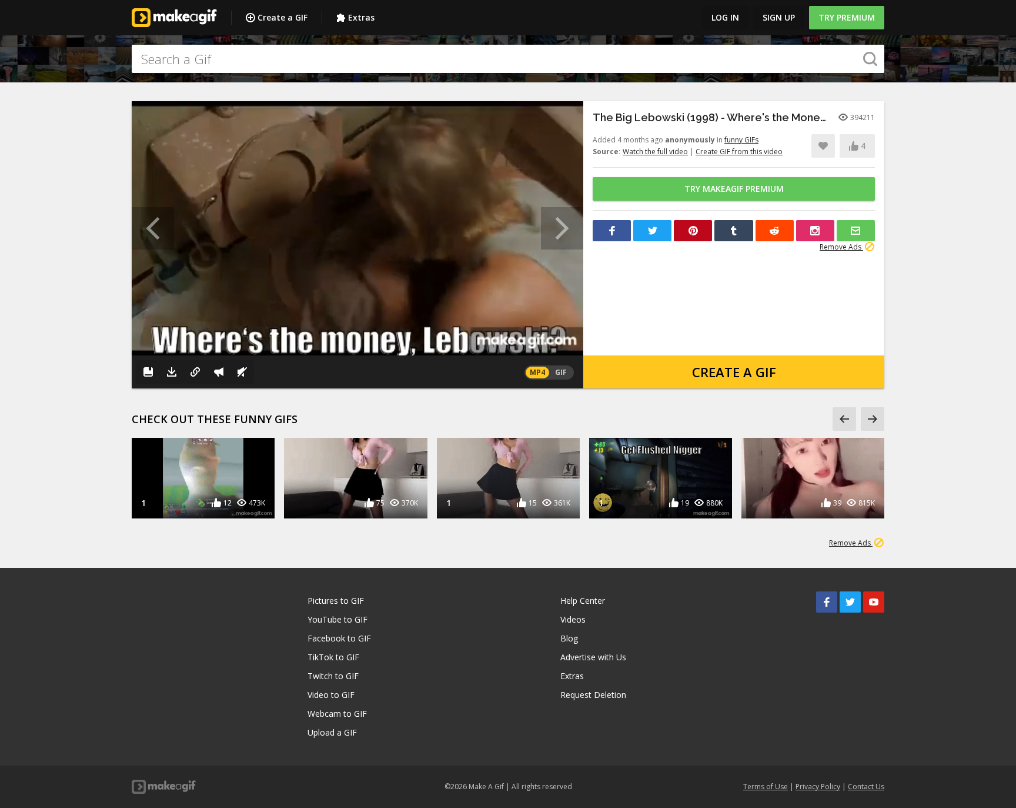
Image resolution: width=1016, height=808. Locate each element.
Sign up (779, 17)
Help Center (582, 600)
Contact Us (866, 787)
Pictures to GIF (336, 600)
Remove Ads (841, 247)
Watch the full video (655, 152)
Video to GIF (331, 694)
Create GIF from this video (739, 152)
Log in (725, 17)
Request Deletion (593, 694)
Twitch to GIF (333, 675)
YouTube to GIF (337, 619)
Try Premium (846, 17)
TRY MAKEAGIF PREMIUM (734, 188)
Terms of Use (765, 787)
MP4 (537, 372)
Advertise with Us (593, 657)
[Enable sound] (242, 372)
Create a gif (734, 372)
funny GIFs (741, 140)
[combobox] (508, 59)
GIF (561, 372)
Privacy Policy (818, 787)
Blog (569, 638)
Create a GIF (283, 17)
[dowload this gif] (171, 372)
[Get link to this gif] (195, 372)
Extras (361, 17)
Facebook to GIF (339, 638)
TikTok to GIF (333, 657)
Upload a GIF (332, 732)
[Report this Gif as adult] (218, 372)
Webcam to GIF (337, 713)
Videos (573, 619)
